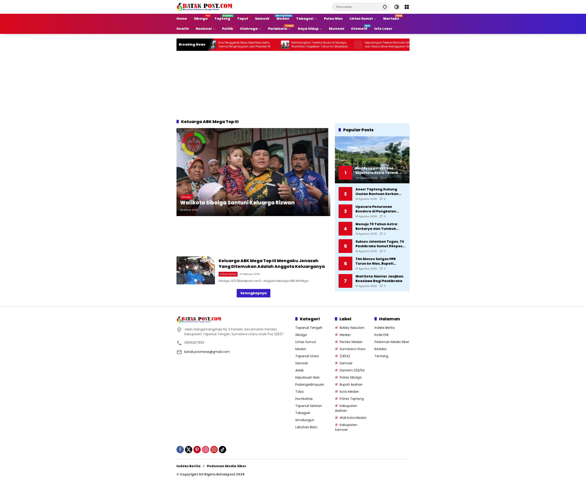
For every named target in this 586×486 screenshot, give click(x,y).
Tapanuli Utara (307, 356)
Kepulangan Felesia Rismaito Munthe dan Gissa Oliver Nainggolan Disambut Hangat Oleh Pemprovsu (372, 45)
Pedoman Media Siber (391, 342)
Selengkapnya (253, 293)
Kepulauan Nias (307, 377)
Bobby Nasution (352, 327)
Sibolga (186, 197)
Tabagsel (302, 413)
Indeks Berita (384, 327)
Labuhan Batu (306, 427)
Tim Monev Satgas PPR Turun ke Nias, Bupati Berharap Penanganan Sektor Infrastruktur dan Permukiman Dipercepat (377, 261)
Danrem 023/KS (352, 370)
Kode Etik (381, 334)
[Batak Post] (205, 6)
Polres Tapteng (352, 398)
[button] (384, 7)
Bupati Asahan (351, 384)
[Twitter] (188, 449)
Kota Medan (349, 391)
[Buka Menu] (407, 7)
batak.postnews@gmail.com (207, 351)
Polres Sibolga (350, 377)
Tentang (381, 356)
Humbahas (304, 398)
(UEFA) (345, 356)
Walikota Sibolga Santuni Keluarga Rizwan (237, 202)
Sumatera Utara (352, 349)
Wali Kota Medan (353, 417)
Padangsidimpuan (309, 384)
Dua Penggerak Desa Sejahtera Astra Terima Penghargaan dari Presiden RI (225, 44)
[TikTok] (222, 449)
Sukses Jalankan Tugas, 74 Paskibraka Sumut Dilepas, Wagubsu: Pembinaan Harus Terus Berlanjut (379, 243)
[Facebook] (180, 449)
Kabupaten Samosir (346, 427)
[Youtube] (214, 449)
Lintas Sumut (228, 274)
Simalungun (304, 420)
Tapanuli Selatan (308, 406)
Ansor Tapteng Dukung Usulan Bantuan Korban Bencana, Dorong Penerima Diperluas (380, 191)
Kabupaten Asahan (346, 408)
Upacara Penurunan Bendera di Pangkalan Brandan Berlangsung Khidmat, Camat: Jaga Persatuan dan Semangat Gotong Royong (378, 209)
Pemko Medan (351, 342)
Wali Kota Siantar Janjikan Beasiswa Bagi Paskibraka (379, 278)
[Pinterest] (197, 449)
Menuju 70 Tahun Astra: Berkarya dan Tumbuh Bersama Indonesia (376, 226)
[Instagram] (205, 449)
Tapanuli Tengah (308, 327)
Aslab (299, 370)
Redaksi (380, 349)
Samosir (301, 363)
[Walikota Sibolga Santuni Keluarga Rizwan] (253, 172)
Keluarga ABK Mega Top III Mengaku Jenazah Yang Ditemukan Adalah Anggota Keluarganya (272, 263)
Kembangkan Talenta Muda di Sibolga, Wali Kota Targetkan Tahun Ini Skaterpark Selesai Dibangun (301, 45)
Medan (300, 349)
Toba (299, 391)
